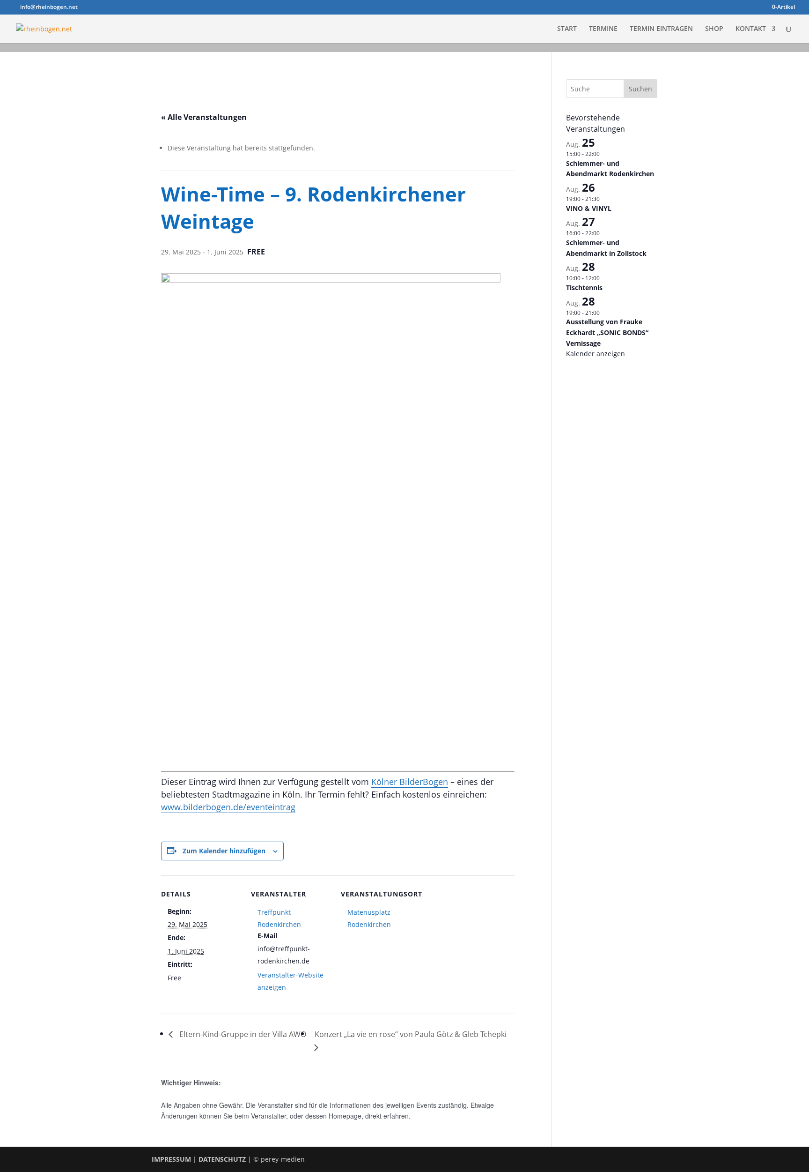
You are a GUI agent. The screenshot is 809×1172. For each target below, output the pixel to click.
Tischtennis (584, 287)
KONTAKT (750, 29)
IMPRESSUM (171, 1159)
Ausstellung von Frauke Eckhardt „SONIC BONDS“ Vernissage (607, 332)
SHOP (714, 29)
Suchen (640, 88)
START (567, 29)
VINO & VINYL (588, 208)
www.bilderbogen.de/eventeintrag (228, 807)
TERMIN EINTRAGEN (661, 29)
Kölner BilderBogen (409, 781)
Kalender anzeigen (595, 353)
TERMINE (603, 29)
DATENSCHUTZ (222, 1159)
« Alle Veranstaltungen (204, 117)
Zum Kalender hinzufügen (224, 850)
